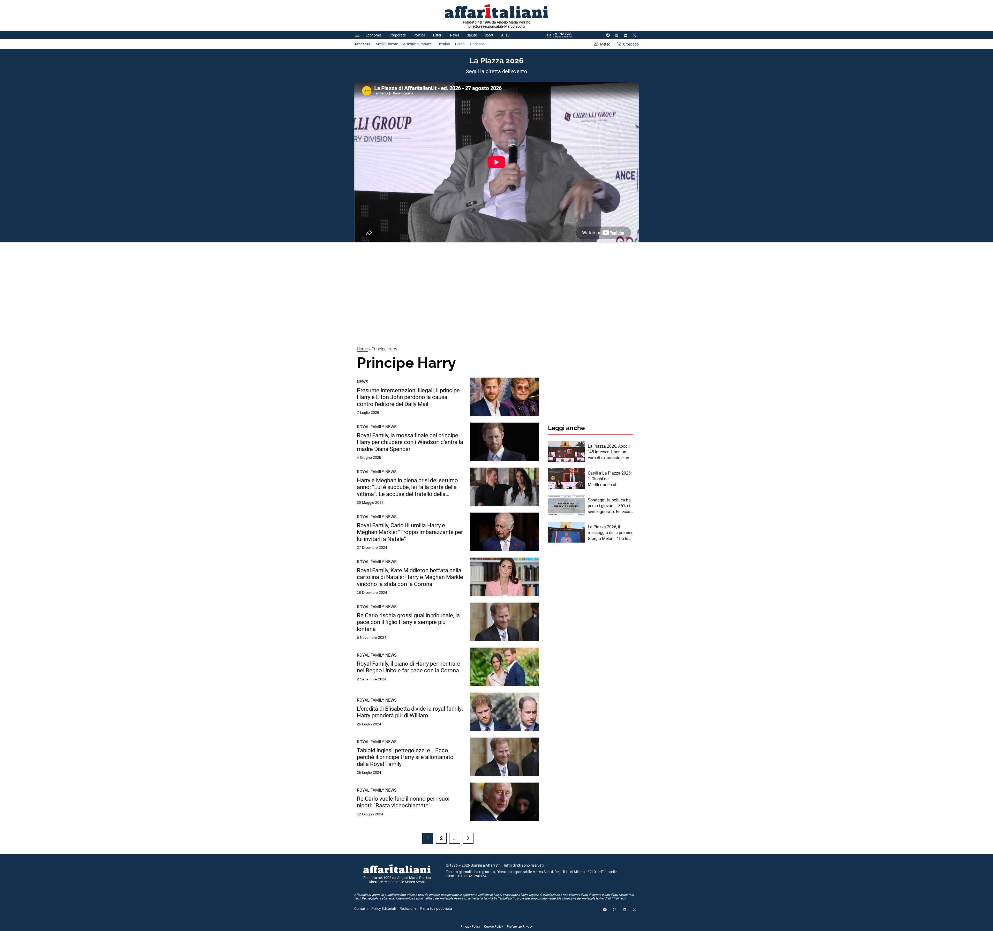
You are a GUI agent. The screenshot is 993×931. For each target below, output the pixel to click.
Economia (374, 35)
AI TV (505, 35)
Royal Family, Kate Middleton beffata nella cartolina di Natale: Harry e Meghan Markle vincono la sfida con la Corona (410, 577)
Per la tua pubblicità (436, 908)
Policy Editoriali (383, 908)
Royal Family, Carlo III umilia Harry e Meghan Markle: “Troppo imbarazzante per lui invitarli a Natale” (410, 532)
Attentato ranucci (417, 44)
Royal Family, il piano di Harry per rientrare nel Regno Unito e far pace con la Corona (408, 667)
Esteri (437, 35)
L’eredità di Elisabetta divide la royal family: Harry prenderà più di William (410, 712)
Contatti (360, 908)
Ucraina (444, 44)
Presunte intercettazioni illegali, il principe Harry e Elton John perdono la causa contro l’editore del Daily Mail (408, 397)
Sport (489, 35)
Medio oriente (387, 44)
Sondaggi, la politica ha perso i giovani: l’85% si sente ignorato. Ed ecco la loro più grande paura (609, 506)
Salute (472, 35)
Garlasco (477, 44)
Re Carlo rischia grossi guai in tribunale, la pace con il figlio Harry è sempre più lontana (408, 622)
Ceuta (460, 44)
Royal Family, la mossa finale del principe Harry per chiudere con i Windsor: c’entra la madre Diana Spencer (410, 442)
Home (362, 349)
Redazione (408, 908)
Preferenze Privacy (520, 926)
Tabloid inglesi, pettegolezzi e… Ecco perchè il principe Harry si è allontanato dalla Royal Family (405, 757)
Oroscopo (631, 44)
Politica (419, 35)
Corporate (397, 35)
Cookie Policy (493, 926)
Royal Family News (377, 426)
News (454, 35)
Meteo (605, 44)
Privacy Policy (470, 926)
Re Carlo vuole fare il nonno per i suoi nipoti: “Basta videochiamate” (403, 802)
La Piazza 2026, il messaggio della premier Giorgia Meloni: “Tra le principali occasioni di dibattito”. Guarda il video (610, 533)
